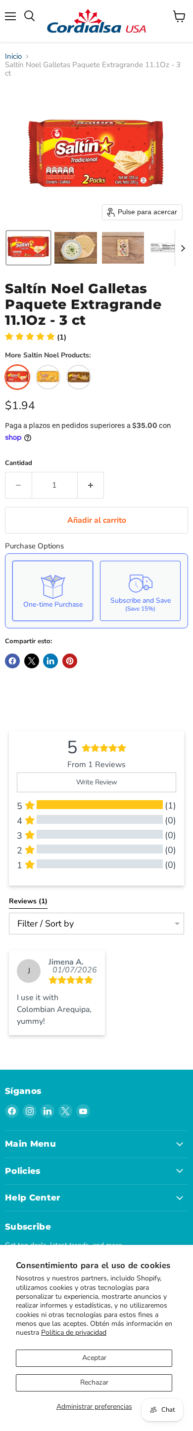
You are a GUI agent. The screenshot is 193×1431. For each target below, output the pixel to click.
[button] (28, 248)
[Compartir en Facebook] (12, 661)
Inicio (13, 56)
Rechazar (94, 1382)
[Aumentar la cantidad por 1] (91, 485)
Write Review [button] (96, 782)
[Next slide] (183, 248)
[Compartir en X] (31, 661)
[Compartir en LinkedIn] (50, 661)
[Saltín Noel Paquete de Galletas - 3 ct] (48, 377)
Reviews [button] (28, 901)
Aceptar (94, 1357)
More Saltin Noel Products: (48, 355)
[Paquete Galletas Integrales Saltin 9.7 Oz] (78, 377)
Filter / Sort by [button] (45, 923)
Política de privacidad (73, 1332)
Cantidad (18, 463)
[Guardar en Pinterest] (69, 661)
